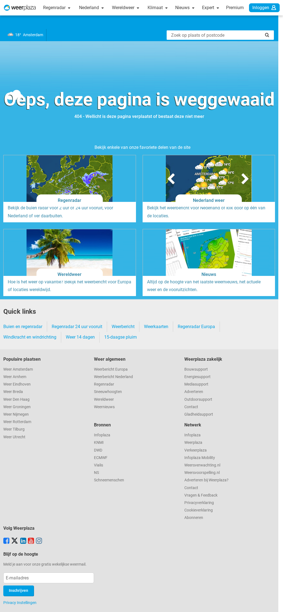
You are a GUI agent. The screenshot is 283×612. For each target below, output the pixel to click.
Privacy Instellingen (19, 602)
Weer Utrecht (14, 437)
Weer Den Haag (16, 399)
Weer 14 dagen (80, 337)
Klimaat (156, 7)
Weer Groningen (17, 407)
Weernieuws (104, 407)
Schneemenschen (109, 480)
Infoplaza (102, 435)
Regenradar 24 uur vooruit (77, 326)
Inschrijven (18, 590)
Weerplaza (193, 442)
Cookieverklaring (198, 510)
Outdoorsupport (198, 399)
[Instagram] (39, 541)
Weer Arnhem (14, 376)
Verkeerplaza (195, 450)
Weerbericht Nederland (113, 376)
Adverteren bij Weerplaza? (206, 480)
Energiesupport (197, 376)
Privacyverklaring (199, 502)
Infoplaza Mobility (199, 457)
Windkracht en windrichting (29, 337)
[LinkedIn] (23, 541)
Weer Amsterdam (18, 369)
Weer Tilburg (14, 429)
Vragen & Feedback (201, 495)
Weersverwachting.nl (202, 465)
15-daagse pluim (120, 337)
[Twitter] (14, 541)
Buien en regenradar (22, 326)
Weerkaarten (156, 326)
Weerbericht (123, 326)
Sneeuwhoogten (108, 391)
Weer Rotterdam (17, 422)
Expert (208, 7)
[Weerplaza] (19, 8)
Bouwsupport (196, 369)
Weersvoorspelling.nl (202, 472)
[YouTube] (31, 541)
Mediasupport (196, 384)
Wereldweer (123, 7)
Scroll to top (274, 603)
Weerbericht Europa (111, 369)
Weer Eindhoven (17, 384)
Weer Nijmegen (16, 414)
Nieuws (183, 7)
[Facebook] (6, 541)
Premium (235, 7)
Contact (191, 407)
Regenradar (55, 7)
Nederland (89, 7)
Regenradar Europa (196, 326)
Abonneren (193, 517)
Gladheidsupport (198, 414)
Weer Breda (13, 391)
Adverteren (193, 391)
